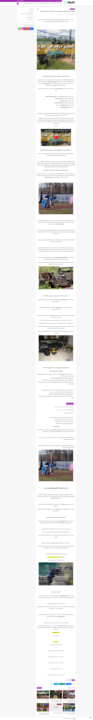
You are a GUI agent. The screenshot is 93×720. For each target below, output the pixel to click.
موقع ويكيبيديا (56, 635)
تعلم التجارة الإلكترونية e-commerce (43, 3)
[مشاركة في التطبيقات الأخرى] (51, 684)
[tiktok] (19, 1)
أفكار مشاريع (59, 3)
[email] (17, 1)
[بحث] (18, 3)
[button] (68, 684)
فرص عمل (34, 3)
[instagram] (24, 28)
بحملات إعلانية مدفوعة (49, 496)
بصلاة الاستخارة (59, 622)
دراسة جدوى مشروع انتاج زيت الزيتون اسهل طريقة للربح (43, 714)
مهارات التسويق (53, 3)
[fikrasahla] (69, 2)
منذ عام (71, 405)
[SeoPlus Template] (74, 718)
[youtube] (21, 1)
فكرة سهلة (46, 79)
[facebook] (23, 1)
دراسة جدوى (71, 19)
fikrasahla (64, 718)
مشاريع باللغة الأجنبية (28, 3)
